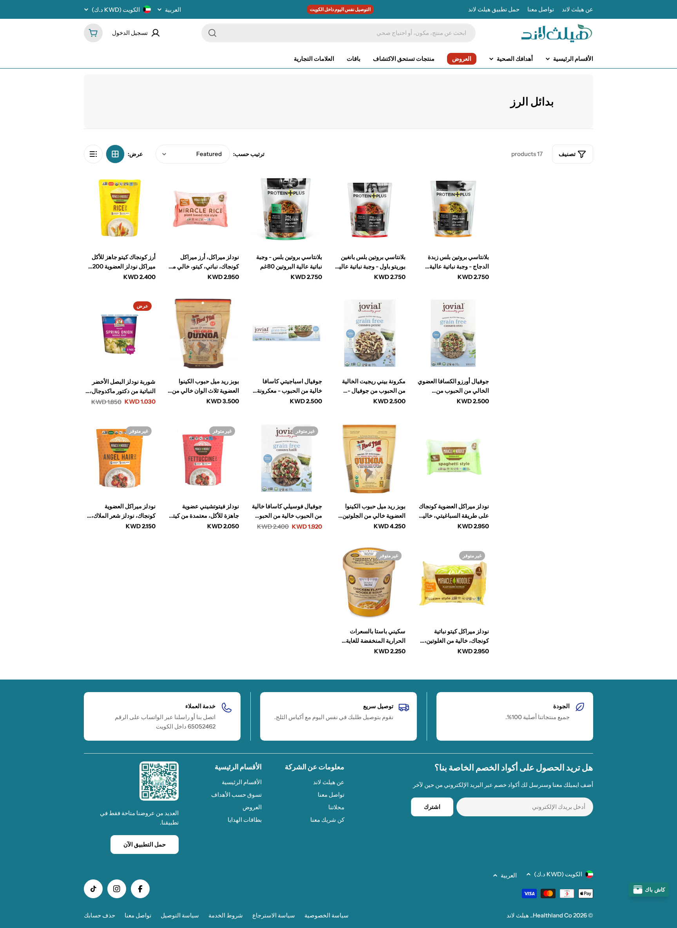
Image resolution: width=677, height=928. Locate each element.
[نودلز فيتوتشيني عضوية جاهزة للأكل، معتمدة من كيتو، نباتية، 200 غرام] (203, 458)
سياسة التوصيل (180, 915)
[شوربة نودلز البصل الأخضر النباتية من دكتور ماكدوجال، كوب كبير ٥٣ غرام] (120, 333)
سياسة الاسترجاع (273, 915)
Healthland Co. (551, 915)
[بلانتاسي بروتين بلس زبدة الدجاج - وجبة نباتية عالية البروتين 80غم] (453, 209)
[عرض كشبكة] (115, 154)
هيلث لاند (518, 915)
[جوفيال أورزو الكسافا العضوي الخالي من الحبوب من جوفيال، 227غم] (453, 333)
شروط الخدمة (225, 915)
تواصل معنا (540, 9)
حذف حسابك (99, 915)
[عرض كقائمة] (93, 154)
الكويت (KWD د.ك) (116, 9)
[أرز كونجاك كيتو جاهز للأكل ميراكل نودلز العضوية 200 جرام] (120, 209)
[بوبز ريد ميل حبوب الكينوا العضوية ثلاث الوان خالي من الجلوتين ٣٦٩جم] (203, 333)
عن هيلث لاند (577, 9)
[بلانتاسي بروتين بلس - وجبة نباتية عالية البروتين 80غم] (286, 209)
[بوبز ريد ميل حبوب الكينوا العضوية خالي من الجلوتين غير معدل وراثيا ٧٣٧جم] (369, 458)
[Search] (212, 33)
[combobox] (338, 33)
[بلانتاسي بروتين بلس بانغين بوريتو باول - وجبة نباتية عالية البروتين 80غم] (369, 209)
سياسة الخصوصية (326, 915)
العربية (173, 10)
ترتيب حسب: (248, 154)
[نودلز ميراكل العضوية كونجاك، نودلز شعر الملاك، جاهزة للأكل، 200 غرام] (120, 458)
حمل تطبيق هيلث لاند (494, 9)
